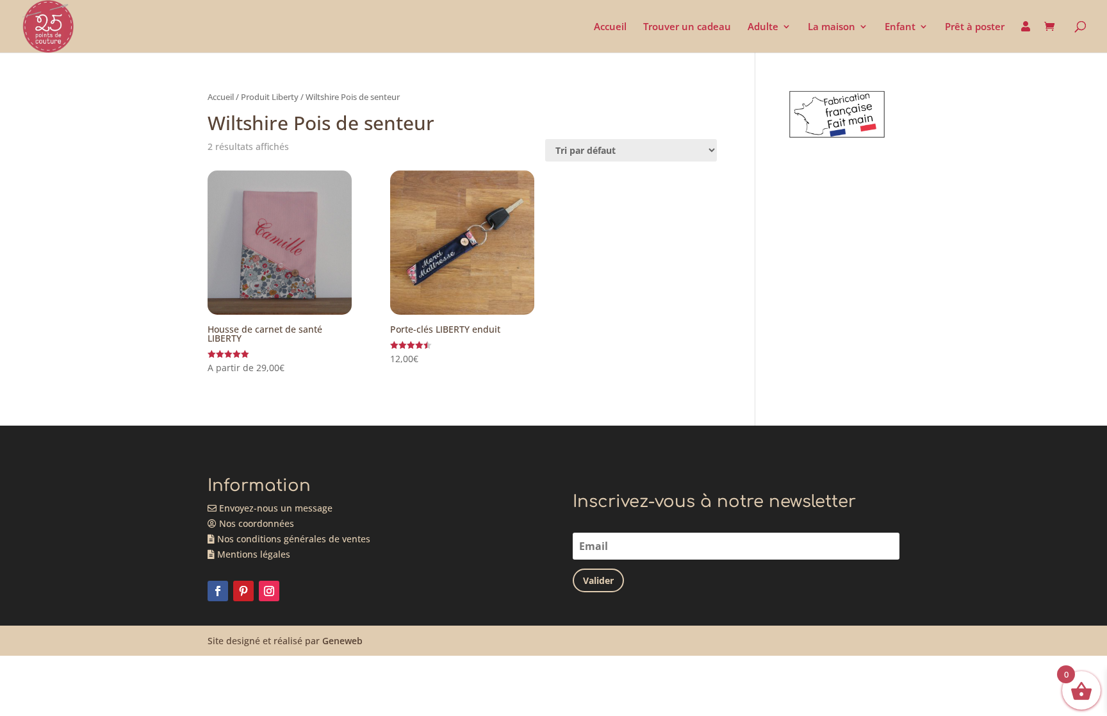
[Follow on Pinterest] (243, 591)
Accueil (610, 27)
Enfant (900, 27)
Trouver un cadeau (687, 27)
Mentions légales (252, 554)
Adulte (763, 27)
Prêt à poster (974, 27)
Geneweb (342, 641)
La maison (831, 27)
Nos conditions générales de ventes (292, 539)
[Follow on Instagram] (269, 591)
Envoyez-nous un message (274, 508)
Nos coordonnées (255, 523)
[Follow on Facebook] (218, 591)
